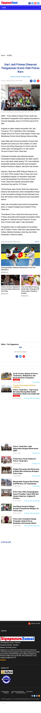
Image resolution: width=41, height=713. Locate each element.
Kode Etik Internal (21, 693)
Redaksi (3, 660)
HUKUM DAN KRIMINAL (32, 398)
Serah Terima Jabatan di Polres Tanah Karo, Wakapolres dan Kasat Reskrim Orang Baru (25, 376)
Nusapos (6, 693)
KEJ (12, 693)
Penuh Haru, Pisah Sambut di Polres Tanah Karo (24, 460)
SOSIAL (9, 55)
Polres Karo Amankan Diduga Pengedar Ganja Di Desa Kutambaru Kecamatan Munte (24, 521)
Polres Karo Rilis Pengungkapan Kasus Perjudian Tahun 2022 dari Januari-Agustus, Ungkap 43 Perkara (26, 495)
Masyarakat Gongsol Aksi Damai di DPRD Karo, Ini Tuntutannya (26, 483)
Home (3, 55)
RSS (39, 696)
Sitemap (37, 696)
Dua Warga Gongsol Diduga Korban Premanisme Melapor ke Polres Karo (26, 508)
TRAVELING (36, 453)
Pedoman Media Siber (17, 691)
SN (5, 7)
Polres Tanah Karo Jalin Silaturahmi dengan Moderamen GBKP (25, 448)
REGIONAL (36, 382)
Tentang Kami (5, 691)
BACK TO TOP (35, 623)
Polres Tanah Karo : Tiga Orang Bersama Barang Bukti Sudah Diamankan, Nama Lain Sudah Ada (26, 392)
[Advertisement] (20, 32)
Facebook (32, 696)
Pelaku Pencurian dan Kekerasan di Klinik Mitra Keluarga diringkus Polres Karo (26, 471)
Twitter (34, 696)
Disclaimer (29, 691)
